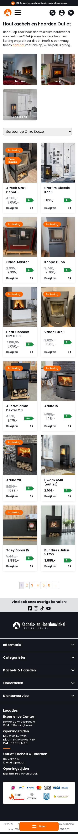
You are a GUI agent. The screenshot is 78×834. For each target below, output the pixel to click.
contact (19, 45)
